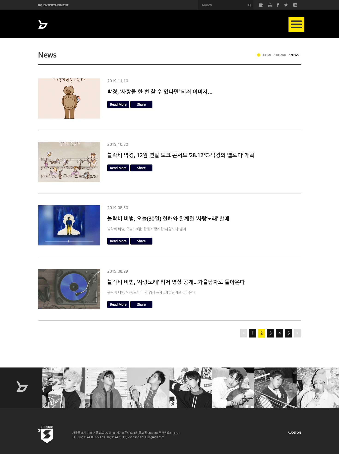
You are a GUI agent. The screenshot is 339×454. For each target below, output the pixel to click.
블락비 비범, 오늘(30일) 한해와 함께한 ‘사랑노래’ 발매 (168, 218)
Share (141, 104)
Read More (118, 104)
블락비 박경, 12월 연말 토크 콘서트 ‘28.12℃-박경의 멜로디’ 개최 (181, 155)
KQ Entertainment (53, 5)
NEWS (295, 55)
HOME (267, 55)
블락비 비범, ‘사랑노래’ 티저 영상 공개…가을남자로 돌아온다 (176, 282)
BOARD (281, 55)
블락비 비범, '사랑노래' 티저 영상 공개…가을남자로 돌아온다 (151, 292)
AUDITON (294, 433)
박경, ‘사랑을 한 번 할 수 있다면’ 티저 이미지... (160, 91)
